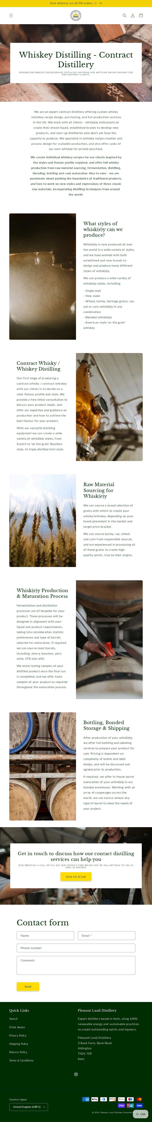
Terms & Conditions (21, 1060)
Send (28, 986)
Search (13, 1018)
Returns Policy (18, 1052)
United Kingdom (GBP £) (27, 1106)
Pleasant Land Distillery (112, 1112)
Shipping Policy (18, 1043)
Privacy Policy (17, 1035)
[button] (11, 15)
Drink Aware (17, 1027)
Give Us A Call (76, 876)
